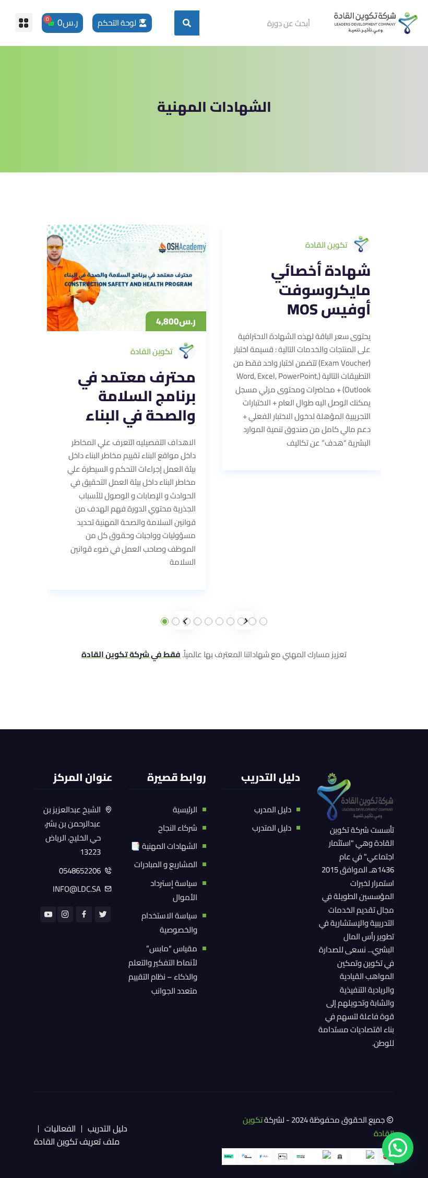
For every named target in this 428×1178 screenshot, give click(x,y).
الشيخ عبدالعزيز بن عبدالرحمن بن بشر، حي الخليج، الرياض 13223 (72, 830)
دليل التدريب (107, 1128)
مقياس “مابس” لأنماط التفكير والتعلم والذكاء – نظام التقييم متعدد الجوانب (162, 970)
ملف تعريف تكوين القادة (77, 1141)
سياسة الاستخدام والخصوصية (169, 922)
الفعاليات (60, 1128)
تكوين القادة (151, 351)
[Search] (186, 23)
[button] (23, 22)
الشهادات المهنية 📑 (163, 846)
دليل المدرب (272, 809)
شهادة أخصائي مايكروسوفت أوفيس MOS (321, 290)
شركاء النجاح (177, 827)
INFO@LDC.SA (77, 889)
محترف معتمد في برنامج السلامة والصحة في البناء (137, 396)
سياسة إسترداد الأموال (173, 890)
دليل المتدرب (271, 827)
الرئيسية (185, 809)
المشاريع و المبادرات (165, 864)
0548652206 (80, 871)
